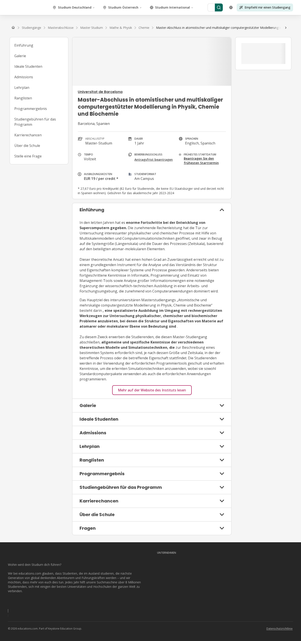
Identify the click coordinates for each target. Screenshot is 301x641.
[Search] (219, 7)
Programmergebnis (30, 108)
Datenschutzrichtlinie (279, 628)
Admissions (23, 77)
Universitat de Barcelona (100, 91)
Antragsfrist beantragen (153, 159)
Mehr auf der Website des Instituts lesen (152, 390)
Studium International (172, 7)
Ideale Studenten (28, 66)
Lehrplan (21, 87)
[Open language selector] (231, 7)
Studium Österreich (123, 7)
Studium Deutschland (74, 7)
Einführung (23, 45)
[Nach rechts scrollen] (286, 28)
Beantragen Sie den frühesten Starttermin (201, 160)
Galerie (20, 55)
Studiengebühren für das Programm (35, 122)
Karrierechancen (28, 135)
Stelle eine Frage (28, 156)
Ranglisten (23, 98)
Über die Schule (27, 145)
